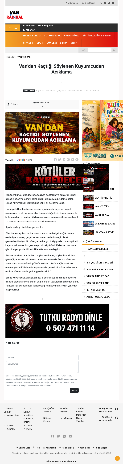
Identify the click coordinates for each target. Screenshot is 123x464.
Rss (37, 447)
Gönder (74, 390)
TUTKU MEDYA (52, 35)
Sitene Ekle (24, 447)
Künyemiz (50, 447)
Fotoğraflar (47, 25)
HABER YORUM (32, 35)
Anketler (47, 411)
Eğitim (63, 42)
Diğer (73, 42)
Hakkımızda (67, 447)
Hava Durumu (66, 418)
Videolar (30, 25)
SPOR (40, 42)
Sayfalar (63, 411)
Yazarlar (30, 30)
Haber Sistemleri (68, 461)
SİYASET (28, 42)
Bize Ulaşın (90, 3)
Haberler (10, 57)
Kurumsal (74, 3)
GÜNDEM (51, 42)
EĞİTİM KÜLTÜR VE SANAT (98, 35)
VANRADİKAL (71, 35)
